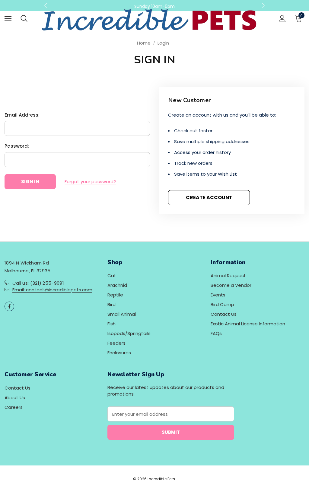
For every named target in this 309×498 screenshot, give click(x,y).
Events (218, 295)
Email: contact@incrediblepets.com (52, 290)
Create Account (209, 197)
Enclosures (119, 352)
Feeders (116, 343)
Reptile (115, 295)
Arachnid (117, 285)
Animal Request (228, 275)
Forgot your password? (90, 181)
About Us (15, 397)
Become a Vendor (231, 285)
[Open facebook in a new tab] (9, 306)
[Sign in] (282, 18)
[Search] (24, 18)
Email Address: (22, 115)
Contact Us (224, 314)
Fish (111, 324)
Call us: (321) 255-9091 (38, 283)
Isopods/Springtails (129, 333)
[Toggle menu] (8, 18)
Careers (14, 407)
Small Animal (121, 314)
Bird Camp (222, 304)
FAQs (216, 333)
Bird (111, 304)
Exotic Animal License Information (248, 324)
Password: (17, 146)
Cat (111, 275)
